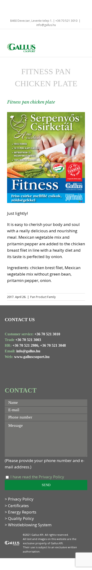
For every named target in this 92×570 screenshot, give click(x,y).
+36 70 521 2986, (26, 345)
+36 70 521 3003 (28, 340)
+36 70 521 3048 (53, 345)
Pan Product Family (43, 297)
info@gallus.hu (46, 25)
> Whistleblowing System (28, 524)
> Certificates (17, 505)
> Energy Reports (20, 512)
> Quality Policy (19, 518)
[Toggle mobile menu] (83, 47)
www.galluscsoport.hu (32, 357)
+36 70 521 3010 (47, 334)
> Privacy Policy (19, 499)
